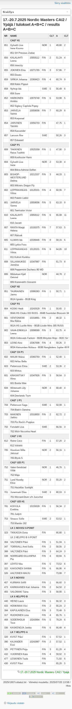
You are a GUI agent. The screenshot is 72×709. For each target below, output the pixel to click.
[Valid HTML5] (43, 693)
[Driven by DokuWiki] (36, 696)
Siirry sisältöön (63, 3)
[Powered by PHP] (29, 693)
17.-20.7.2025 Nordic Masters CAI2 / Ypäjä (44, 672)
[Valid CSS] (58, 693)
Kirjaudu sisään (15, 703)
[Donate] (14, 693)
